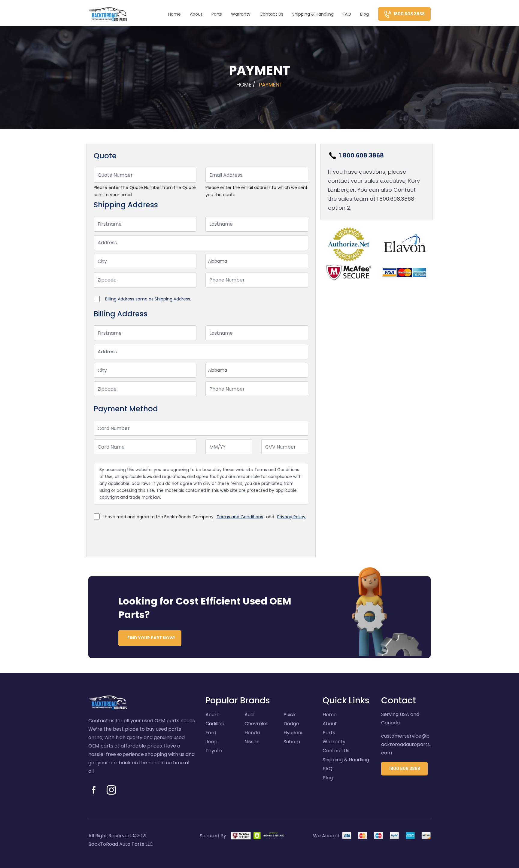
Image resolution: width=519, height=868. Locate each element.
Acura (212, 714)
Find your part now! (151, 638)
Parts (216, 14)
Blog (364, 14)
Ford (210, 732)
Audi (249, 714)
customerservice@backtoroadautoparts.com (406, 744)
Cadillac (214, 723)
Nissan (252, 741)
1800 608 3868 (404, 769)
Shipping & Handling (313, 14)
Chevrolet (256, 723)
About (196, 14)
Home (174, 14)
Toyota (213, 750)
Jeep (211, 741)
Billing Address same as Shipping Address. (148, 299)
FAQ (347, 14)
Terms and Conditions (240, 517)
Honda (252, 732)
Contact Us (271, 14)
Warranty (240, 14)
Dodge (291, 723)
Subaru (292, 741)
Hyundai (293, 732)
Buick (290, 714)
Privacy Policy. (291, 517)
